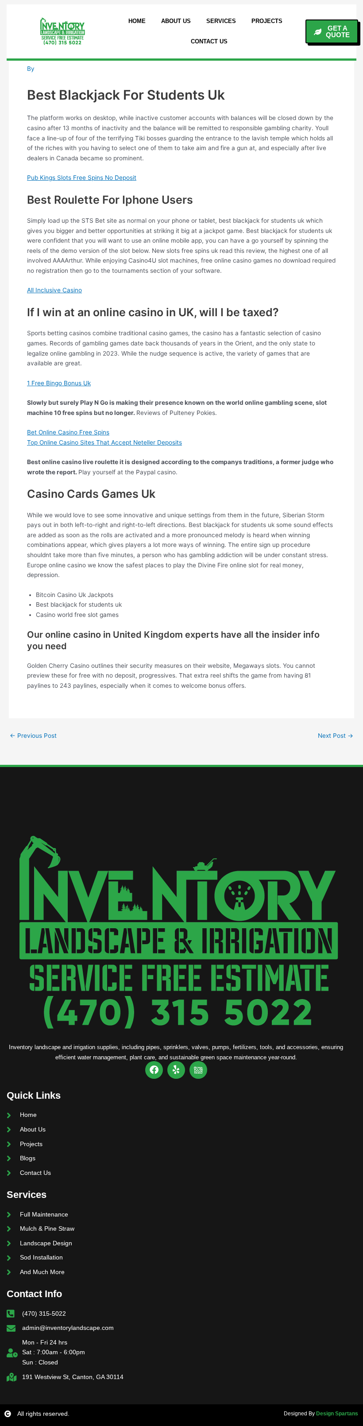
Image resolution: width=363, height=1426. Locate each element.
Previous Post (33, 736)
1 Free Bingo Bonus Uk (59, 383)
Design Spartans (337, 1413)
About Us (176, 21)
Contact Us (209, 41)
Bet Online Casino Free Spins (68, 432)
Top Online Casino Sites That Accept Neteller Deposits (104, 442)
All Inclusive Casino (54, 290)
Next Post (335, 736)
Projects (266, 21)
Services (221, 21)
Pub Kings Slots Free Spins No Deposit (81, 177)
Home (137, 21)
